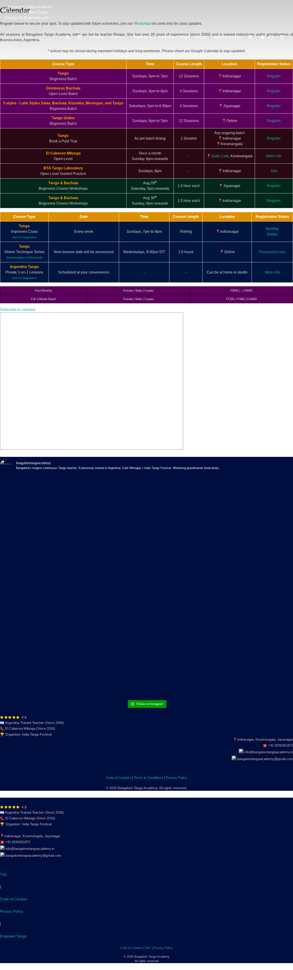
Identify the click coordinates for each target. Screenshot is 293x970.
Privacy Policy (176, 778)
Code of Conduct (118, 778)
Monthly (272, 229)
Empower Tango (174, 37)
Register (274, 76)
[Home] (67, 37)
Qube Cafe (220, 156)
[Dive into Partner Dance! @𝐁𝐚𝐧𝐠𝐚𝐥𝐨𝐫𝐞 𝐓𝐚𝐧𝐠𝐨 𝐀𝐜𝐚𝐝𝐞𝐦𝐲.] (36, 548)
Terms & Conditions (148, 778)
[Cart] (250, 37)
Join (273, 171)
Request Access (272, 252)
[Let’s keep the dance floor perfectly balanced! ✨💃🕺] (183, 518)
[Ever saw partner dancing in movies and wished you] (110, 512)
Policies (140, 37)
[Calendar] (79, 37)
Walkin (272, 234)
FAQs (201, 37)
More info (273, 156)
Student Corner (227, 37)
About (115, 37)
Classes (96, 37)
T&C (4, 874)
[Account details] (262, 37)
